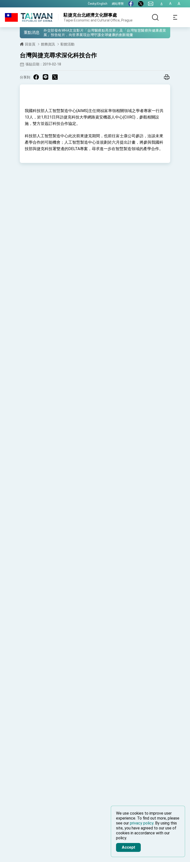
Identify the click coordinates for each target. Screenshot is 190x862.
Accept (128, 847)
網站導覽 (118, 3)
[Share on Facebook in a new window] (36, 77)
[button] (27, 32)
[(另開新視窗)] (131, 3)
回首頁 (30, 44)
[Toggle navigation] (175, 17)
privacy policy (141, 823)
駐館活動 (67, 44)
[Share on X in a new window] (54, 77)
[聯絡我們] (150, 3)
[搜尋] (155, 17)
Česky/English (97, 3)
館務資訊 (48, 44)
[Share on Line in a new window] (45, 77)
